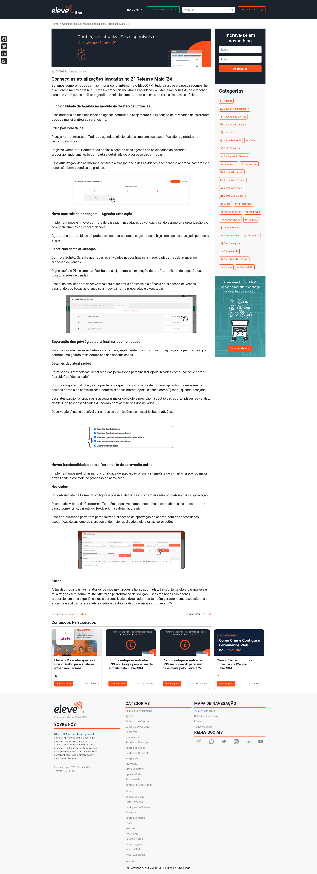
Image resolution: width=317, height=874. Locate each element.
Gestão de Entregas (234, 180)
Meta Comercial (232, 211)
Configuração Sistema (236, 156)
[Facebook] (4, 39)
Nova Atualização (231, 219)
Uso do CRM (246, 267)
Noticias (252, 219)
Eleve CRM (133, 9)
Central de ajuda (232, 140)
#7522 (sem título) (205, 710)
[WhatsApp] (4, 60)
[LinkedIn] (4, 53)
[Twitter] (4, 46)
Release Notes (232, 235)
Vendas (228, 267)
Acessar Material (240, 348)
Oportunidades (232, 227)
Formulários (230, 164)
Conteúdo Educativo (206, 716)
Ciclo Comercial (232, 148)
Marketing (254, 211)
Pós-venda (253, 235)
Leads (227, 204)
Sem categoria (232, 243)
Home (55, 23)
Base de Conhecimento (236, 108)
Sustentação (231, 251)
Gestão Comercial (233, 172)
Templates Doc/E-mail (236, 259)
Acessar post (63, 683)
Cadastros (229, 132)
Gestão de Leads (233, 188)
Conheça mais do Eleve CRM (70, 717)
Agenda (228, 101)
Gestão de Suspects (235, 196)
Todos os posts (203, 726)
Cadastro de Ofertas (235, 116)
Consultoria (251, 164)
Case (252, 140)
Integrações (245, 204)
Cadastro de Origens (235, 124)
